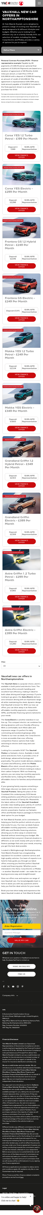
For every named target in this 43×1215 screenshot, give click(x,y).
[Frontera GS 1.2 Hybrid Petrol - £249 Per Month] (21, 227)
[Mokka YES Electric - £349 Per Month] (21, 393)
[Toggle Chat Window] (37, 1209)
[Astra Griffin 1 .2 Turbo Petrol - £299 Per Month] (21, 559)
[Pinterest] (22, 986)
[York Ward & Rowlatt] (9, 3)
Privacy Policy (25, 1001)
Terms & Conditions (9, 1001)
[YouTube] (13, 986)
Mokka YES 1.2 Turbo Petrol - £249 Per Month (19, 354)
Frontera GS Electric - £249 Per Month (20, 299)
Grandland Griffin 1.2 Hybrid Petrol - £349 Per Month (19, 464)
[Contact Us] (33, 3)
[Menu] (39, 3)
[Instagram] (17, 986)
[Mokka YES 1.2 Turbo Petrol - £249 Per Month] (21, 337)
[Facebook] (3, 986)
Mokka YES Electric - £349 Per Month (19, 409)
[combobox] (21, 666)
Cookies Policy (7, 1004)
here (21, 1177)
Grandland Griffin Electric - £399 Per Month (17, 520)
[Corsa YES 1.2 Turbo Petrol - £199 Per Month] (21, 121)
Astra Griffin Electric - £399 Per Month (20, 631)
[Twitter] (8, 986)
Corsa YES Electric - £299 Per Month (19, 190)
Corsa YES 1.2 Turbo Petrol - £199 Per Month (21, 137)
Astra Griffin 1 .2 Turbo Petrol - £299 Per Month (20, 577)
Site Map (36, 1001)
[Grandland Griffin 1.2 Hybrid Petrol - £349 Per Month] (21, 446)
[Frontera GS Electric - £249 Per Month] (21, 284)
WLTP (4, 1193)
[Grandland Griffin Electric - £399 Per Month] (21, 503)
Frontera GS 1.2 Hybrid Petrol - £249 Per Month (20, 245)
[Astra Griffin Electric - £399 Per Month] (21, 616)
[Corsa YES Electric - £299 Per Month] (21, 174)
